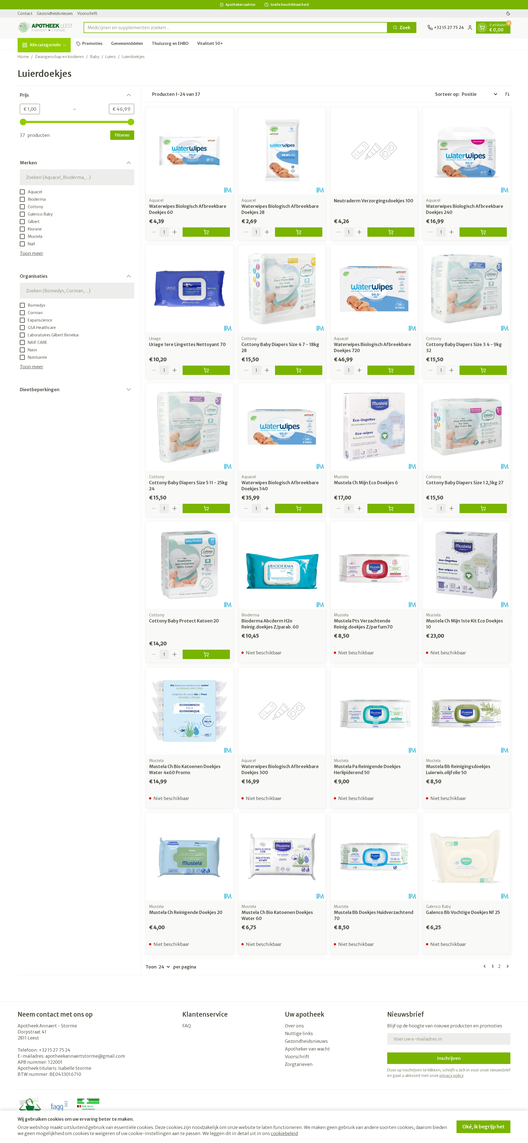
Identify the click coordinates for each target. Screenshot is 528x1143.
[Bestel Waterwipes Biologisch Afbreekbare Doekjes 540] (298, 508)
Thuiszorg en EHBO (170, 43)
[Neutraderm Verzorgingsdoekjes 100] (374, 151)
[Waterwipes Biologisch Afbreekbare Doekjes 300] (282, 711)
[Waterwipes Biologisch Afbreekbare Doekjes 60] (189, 151)
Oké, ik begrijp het (483, 1126)
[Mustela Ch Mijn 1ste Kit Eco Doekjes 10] (466, 565)
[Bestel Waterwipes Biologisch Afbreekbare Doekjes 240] (483, 232)
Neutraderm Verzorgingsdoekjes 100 (373, 200)
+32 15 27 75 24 (54, 1050)
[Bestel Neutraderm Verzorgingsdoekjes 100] (391, 232)
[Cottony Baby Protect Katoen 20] (189, 565)
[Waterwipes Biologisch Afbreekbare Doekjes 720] (374, 289)
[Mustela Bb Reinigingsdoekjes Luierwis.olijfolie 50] (466, 711)
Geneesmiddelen (127, 43)
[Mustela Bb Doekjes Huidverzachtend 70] (374, 856)
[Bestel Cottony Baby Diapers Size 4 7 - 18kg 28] (298, 370)
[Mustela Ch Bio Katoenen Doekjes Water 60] (282, 856)
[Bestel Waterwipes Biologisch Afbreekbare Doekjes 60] (206, 232)
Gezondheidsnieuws (55, 13)
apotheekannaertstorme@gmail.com (85, 1056)
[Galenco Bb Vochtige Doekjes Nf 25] (466, 856)
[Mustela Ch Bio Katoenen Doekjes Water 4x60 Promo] (189, 711)
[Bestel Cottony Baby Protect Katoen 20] (206, 654)
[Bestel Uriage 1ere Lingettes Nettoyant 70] (206, 370)
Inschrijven (449, 1058)
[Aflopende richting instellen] (507, 94)
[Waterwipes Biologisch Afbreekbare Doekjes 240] (466, 151)
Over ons (294, 1025)
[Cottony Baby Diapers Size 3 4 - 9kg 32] (466, 289)
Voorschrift (87, 13)
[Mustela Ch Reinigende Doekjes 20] (189, 856)
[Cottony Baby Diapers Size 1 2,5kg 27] (466, 427)
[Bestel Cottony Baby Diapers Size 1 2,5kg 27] (483, 508)
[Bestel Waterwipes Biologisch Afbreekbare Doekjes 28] (298, 232)
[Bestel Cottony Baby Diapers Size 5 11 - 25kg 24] (206, 508)
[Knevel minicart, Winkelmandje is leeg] (482, 27)
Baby (94, 56)
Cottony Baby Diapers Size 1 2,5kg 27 (465, 482)
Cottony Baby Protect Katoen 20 (184, 621)
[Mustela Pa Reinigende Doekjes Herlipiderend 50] (374, 711)
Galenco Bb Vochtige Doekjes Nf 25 (463, 912)
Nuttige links (299, 1033)
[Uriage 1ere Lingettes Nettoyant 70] (189, 289)
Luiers (110, 56)
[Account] (470, 27)
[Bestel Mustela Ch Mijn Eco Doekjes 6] (391, 508)
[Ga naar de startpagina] (45, 27)
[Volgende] (506, 966)
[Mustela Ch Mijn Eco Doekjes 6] (374, 427)
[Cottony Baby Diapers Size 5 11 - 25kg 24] (189, 427)
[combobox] (235, 27)
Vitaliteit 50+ (210, 43)
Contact (25, 13)
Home (23, 56)
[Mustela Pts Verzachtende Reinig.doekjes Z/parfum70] (374, 565)
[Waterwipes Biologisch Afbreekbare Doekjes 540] (282, 427)
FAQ (186, 1025)
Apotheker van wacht (307, 1049)
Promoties (92, 43)
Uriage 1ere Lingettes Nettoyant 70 (187, 344)
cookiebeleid (284, 1133)
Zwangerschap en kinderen (59, 56)
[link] (486, 966)
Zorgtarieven (299, 1064)
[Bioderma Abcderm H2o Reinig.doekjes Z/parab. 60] (282, 565)
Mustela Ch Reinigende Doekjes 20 (185, 912)
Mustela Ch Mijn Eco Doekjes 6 (366, 482)
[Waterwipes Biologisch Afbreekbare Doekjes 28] (282, 151)
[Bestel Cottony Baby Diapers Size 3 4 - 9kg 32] (483, 370)
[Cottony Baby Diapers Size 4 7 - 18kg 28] (282, 289)
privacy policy (451, 1075)
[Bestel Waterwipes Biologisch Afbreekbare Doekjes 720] (391, 370)
